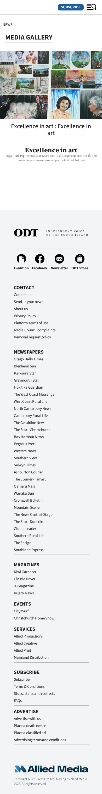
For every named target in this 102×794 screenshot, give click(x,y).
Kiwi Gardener (25, 572)
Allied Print (22, 650)
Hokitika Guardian (28, 387)
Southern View (25, 458)
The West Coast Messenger (34, 394)
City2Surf (21, 611)
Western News (25, 451)
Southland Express (28, 550)
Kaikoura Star (25, 373)
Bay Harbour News (29, 437)
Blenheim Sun (25, 366)
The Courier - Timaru (30, 479)
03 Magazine (23, 586)
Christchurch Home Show (34, 618)
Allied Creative (25, 643)
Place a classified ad (30, 733)
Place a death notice (30, 726)
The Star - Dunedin (28, 521)
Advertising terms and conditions (40, 740)
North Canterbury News (32, 408)
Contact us (22, 295)
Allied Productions (28, 636)
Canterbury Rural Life (31, 415)
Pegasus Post (24, 444)
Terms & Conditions (29, 686)
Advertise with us (27, 719)
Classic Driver (24, 579)
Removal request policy (32, 337)
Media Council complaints (34, 330)
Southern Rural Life (29, 536)
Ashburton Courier (28, 472)
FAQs (17, 700)
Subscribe (71, 7)
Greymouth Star (26, 380)
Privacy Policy (25, 316)
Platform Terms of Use (31, 323)
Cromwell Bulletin (28, 500)
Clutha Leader (25, 529)
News (7, 24)
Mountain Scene (26, 507)
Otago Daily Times (28, 359)
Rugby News (24, 593)
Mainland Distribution (31, 657)
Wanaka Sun (24, 493)
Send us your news (28, 302)
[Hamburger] (91, 7)
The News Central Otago (33, 514)
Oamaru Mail (24, 486)
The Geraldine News (29, 423)
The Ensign (22, 543)
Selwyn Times (25, 465)
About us (21, 309)
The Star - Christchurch (32, 430)
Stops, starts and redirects (34, 693)
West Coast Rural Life (30, 401)
